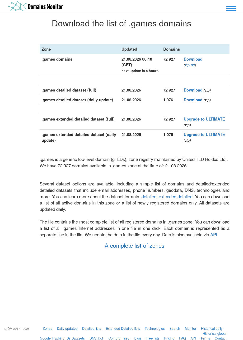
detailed (148, 196)
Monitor (190, 328)
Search (174, 328)
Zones (47, 328)
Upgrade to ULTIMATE (204, 119)
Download (193, 59)
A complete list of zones (134, 245)
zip (187, 65)
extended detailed (175, 196)
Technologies (155, 328)
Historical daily (212, 328)
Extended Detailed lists (123, 328)
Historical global (214, 333)
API (213, 234)
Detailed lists (91, 328)
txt (193, 65)
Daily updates (67, 328)
